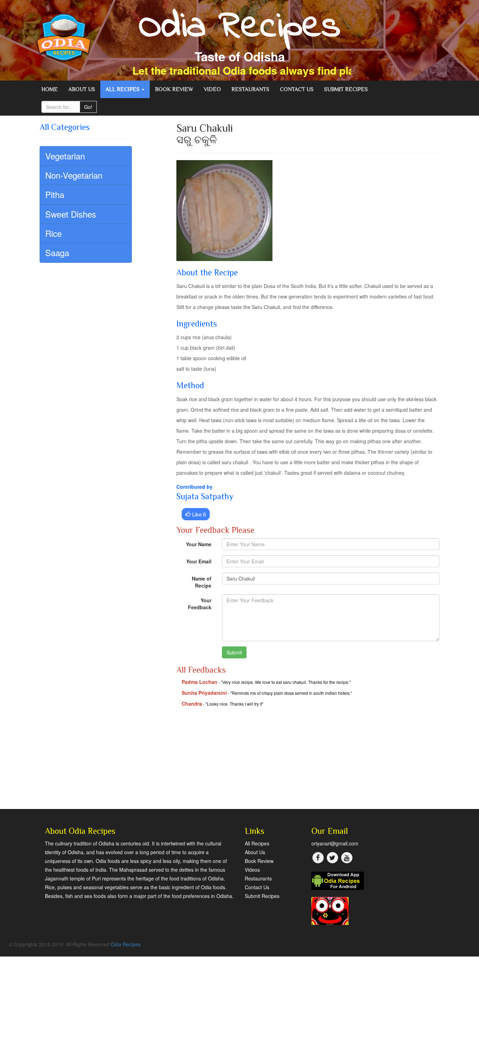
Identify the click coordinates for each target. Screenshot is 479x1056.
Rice (53, 233)
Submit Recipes (346, 89)
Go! (88, 106)
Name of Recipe (201, 582)
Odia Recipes (126, 944)
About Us (81, 89)
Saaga (57, 252)
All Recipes (257, 843)
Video (212, 89)
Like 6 (198, 514)
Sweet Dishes (70, 214)
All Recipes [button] (123, 89)
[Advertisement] (308, 760)
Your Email (198, 561)
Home (49, 89)
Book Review (174, 89)
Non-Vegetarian (73, 175)
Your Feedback (199, 604)
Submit (234, 652)
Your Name (198, 544)
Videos (252, 869)
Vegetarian (65, 156)
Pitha (54, 194)
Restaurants (250, 89)
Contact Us (296, 89)
